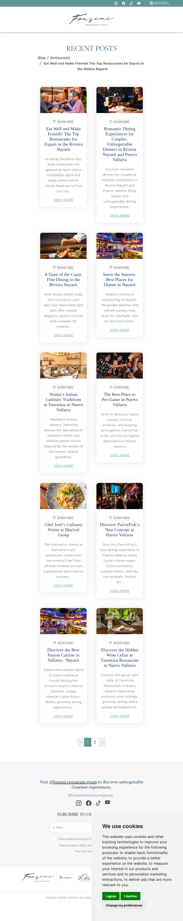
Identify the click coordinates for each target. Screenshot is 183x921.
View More (63, 200)
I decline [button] (130, 896)
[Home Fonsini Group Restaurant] (91, 19)
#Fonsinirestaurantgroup (90, 795)
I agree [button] (111, 896)
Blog (42, 58)
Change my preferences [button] (124, 905)
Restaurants (60, 58)
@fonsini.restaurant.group (73, 781)
